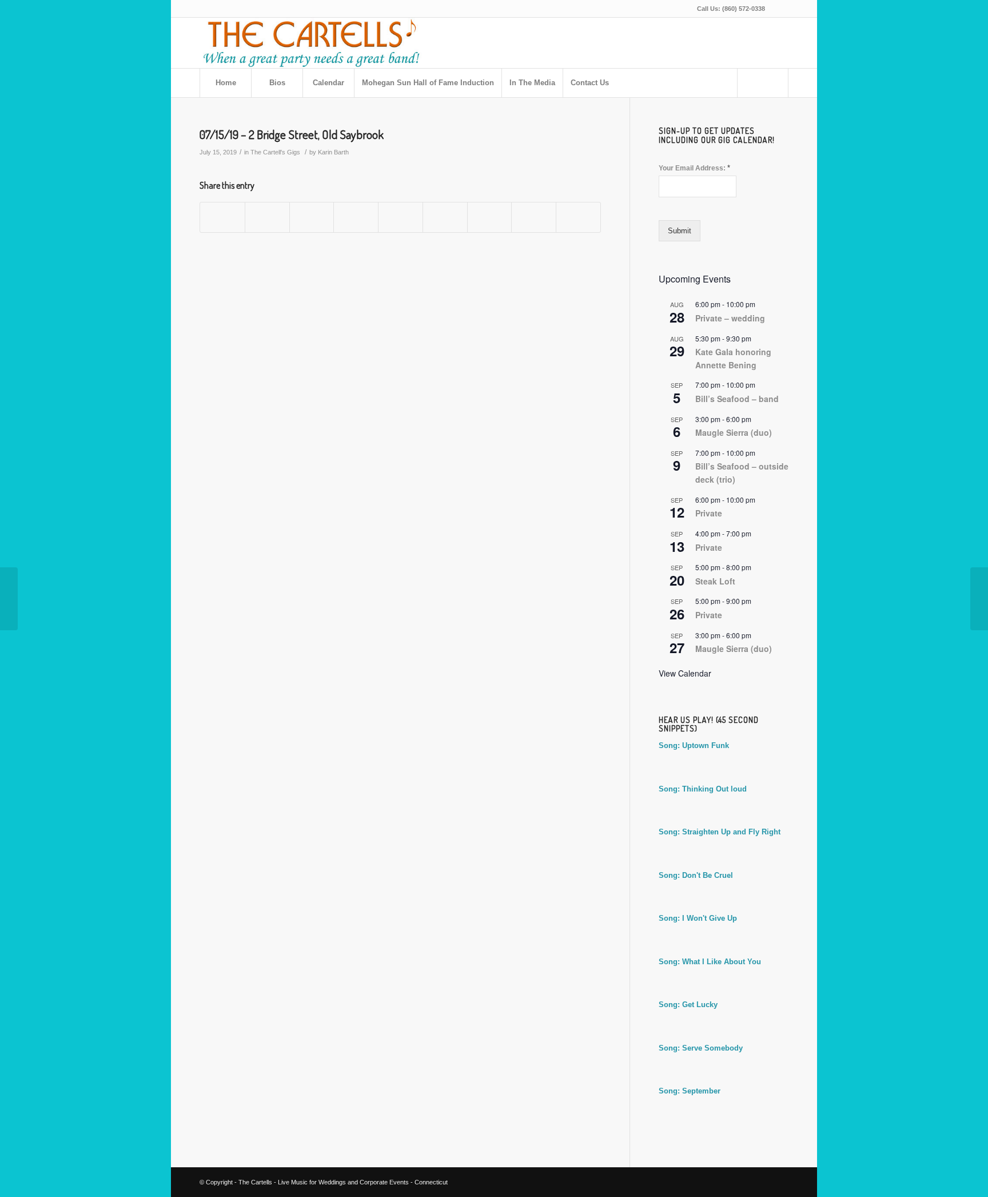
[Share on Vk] (490, 217)
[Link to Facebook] (779, 8)
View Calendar (685, 673)
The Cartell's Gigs (275, 152)
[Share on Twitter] (267, 217)
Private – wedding (730, 318)
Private (708, 513)
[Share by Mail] (578, 217)
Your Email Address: (694, 168)
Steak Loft (715, 581)
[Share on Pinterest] (356, 217)
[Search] (762, 83)
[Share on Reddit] (534, 217)
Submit (679, 230)
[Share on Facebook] (222, 217)
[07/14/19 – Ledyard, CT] (9, 598)
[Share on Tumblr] (445, 217)
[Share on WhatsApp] (312, 217)
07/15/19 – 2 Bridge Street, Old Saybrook (292, 134)
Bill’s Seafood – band (737, 398)
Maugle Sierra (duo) (733, 432)
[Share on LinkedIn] (401, 217)
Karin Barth (333, 152)
